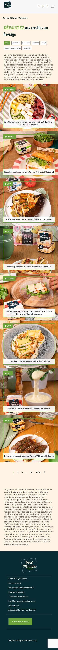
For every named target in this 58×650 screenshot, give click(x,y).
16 (31, 472)
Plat (44, 43)
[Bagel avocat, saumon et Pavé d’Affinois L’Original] (29, 154)
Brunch (27, 48)
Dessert (26, 43)
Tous (7, 43)
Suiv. (38, 472)
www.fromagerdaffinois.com (22, 640)
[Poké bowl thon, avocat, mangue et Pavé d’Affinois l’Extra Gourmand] (29, 107)
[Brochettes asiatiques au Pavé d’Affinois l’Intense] (29, 438)
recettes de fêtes (13, 48)
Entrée (36, 43)
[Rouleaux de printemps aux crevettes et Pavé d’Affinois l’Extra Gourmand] (29, 296)
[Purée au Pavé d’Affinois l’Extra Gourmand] (29, 391)
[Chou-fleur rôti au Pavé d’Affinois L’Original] (29, 344)
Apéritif (15, 43)
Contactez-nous (20, 621)
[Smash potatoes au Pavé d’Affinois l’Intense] (29, 249)
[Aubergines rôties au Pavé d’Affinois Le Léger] (29, 202)
